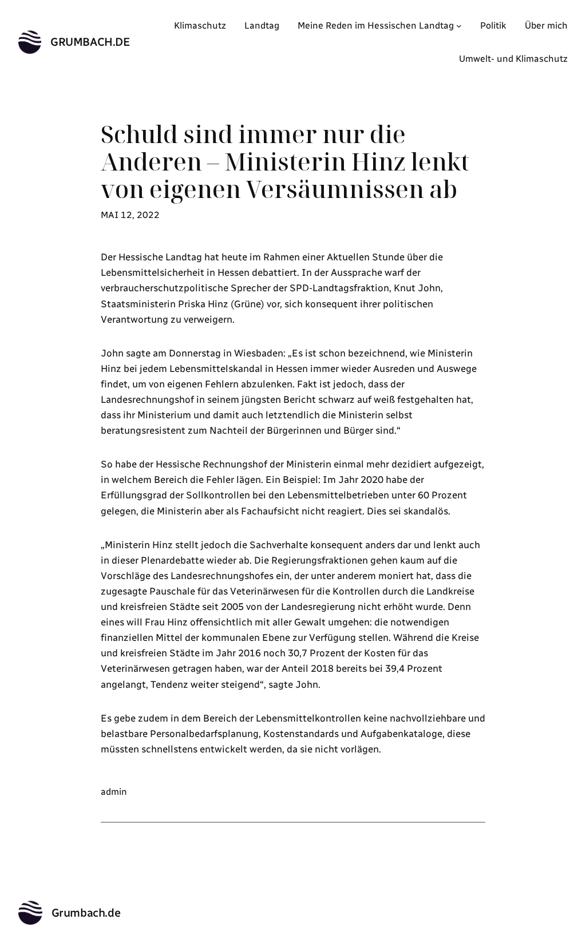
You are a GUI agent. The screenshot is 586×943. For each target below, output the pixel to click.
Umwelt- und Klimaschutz (513, 58)
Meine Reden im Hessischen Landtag (376, 25)
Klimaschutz (200, 25)
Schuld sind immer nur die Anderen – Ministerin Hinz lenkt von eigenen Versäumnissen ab (285, 162)
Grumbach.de (90, 42)
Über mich (546, 25)
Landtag (261, 25)
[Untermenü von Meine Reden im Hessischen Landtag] (459, 26)
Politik (493, 25)
